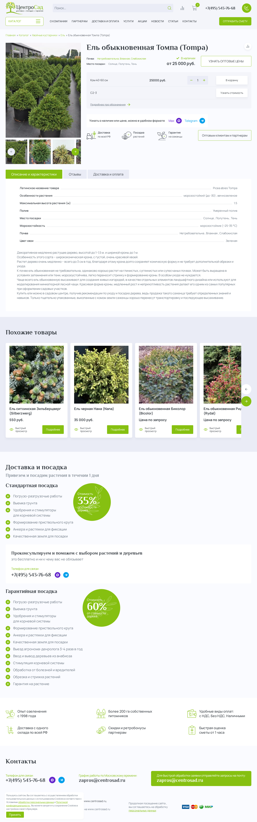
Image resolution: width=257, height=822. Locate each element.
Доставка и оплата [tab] (108, 174)
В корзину (232, 80)
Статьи (173, 21)
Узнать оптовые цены (226, 61)
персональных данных (142, 810)
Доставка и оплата (105, 21)
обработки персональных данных (36, 802)
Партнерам (79, 21)
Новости (157, 21)
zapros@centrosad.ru (102, 780)
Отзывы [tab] (75, 174)
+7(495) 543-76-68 (220, 8)
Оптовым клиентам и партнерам (224, 135)
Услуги (128, 21)
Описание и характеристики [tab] (34, 174)
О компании (58, 21)
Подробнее (53, 429)
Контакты (189, 21)
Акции (142, 21)
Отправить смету (235, 21)
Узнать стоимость (232, 93)
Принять (15, 815)
